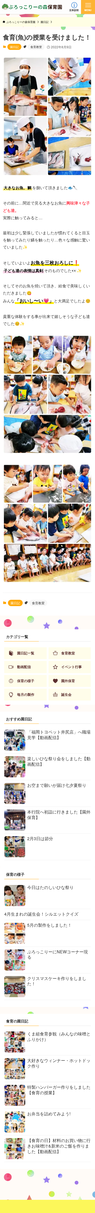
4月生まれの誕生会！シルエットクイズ (41, 914)
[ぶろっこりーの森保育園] (32, 7)
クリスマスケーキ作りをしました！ (56, 981)
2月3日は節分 (40, 838)
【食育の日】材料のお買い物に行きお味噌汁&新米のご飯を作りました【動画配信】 (59, 1145)
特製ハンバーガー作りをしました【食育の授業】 (59, 1090)
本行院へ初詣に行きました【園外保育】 (59, 814)
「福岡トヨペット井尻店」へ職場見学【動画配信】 (59, 734)
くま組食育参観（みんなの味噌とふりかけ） (59, 1036)
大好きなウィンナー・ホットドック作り (59, 1063)
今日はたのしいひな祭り (50, 887)
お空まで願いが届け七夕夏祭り (56, 785)
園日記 (14, 47)
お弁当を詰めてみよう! (48, 1114)
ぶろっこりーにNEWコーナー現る (57, 954)
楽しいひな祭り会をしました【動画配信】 (59, 761)
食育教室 (36, 47)
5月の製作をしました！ (49, 925)
